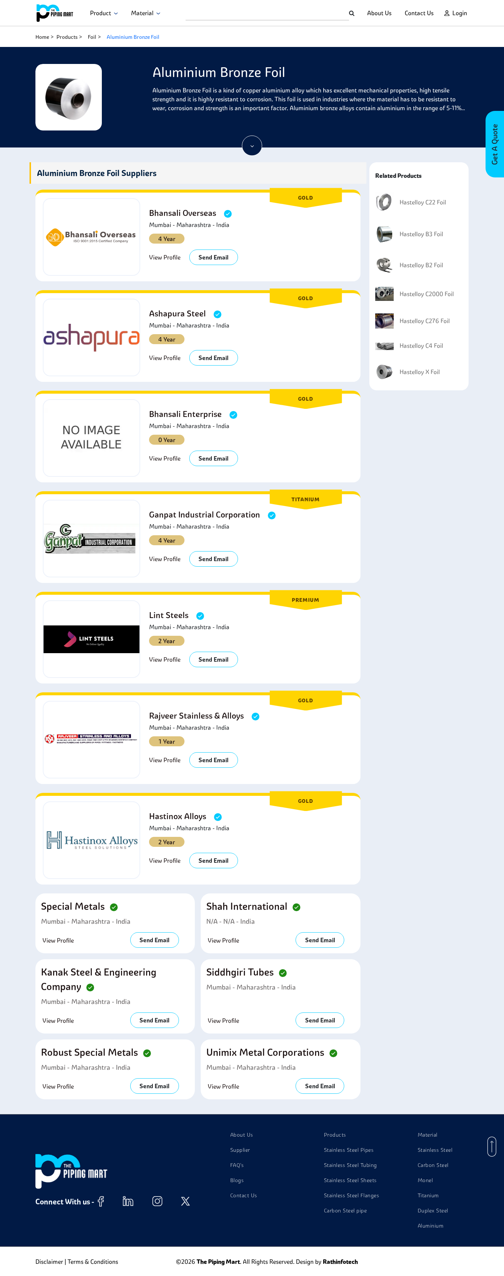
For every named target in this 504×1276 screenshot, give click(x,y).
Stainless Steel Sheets (350, 1180)
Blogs (237, 1180)
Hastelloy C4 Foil (421, 345)
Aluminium (431, 1225)
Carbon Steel (433, 1165)
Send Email (213, 257)
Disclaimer (49, 1261)
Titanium (428, 1195)
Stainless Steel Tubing (350, 1165)
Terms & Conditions (93, 1261)
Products (66, 37)
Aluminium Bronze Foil (133, 37)
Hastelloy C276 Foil (425, 321)
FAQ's (237, 1165)
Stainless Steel (435, 1150)
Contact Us (419, 13)
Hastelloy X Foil (420, 372)
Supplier (240, 1150)
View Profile (164, 257)
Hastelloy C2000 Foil (427, 294)
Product (102, 13)
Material (143, 13)
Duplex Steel (433, 1210)
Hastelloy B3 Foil (421, 234)
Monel (425, 1180)
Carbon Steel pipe (345, 1210)
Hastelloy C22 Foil (423, 202)
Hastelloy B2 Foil (421, 265)
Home (42, 37)
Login (459, 13)
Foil (92, 37)
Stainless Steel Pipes (349, 1150)
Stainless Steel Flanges (351, 1195)
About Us (379, 13)
